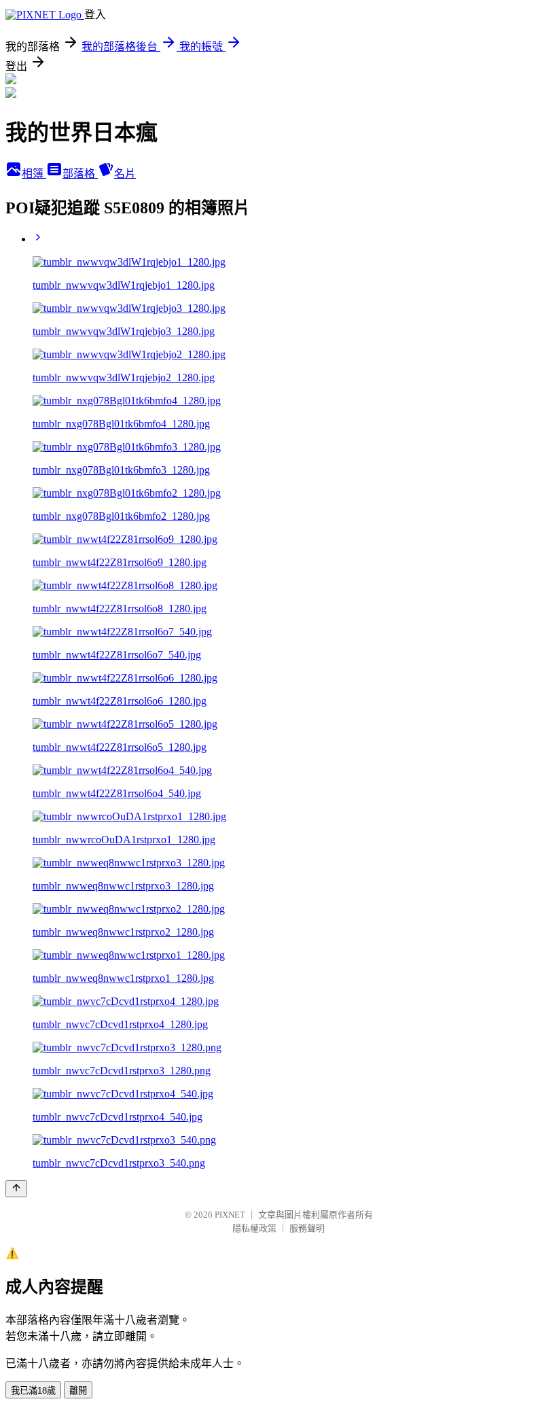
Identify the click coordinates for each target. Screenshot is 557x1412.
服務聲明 (307, 1228)
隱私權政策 (254, 1228)
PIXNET (230, 1215)
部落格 (80, 173)
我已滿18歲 (33, 1390)
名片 (125, 173)
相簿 (34, 173)
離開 (78, 1390)
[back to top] (16, 1188)
